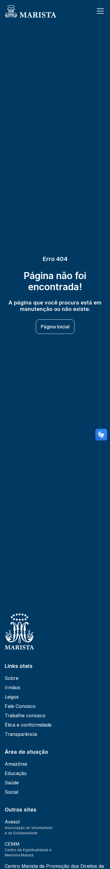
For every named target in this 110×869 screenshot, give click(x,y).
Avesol (12, 822)
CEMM (12, 844)
